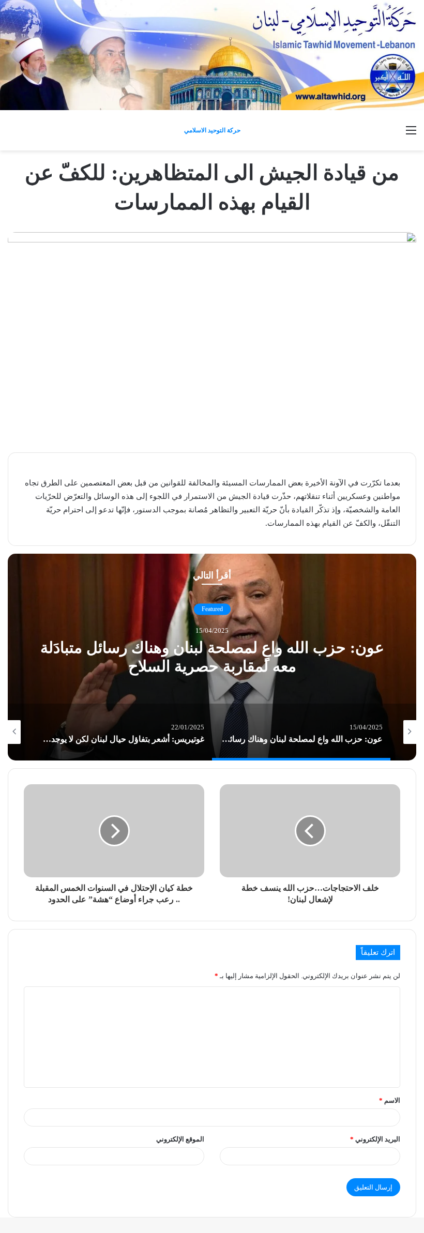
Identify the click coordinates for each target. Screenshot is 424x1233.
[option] (212, 657)
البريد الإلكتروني (375, 1139)
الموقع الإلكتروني (180, 1139)
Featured (212, 609)
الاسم (389, 1100)
